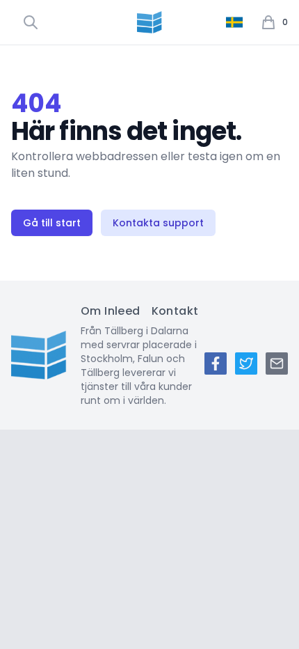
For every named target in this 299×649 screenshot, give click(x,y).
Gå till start (52, 223)
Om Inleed (110, 311)
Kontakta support (158, 223)
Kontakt (175, 311)
